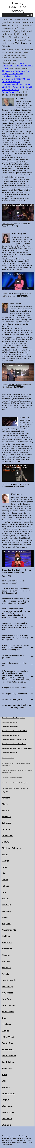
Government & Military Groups (16, 79)
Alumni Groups (23, 84)
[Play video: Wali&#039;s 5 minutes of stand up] (18, 372)
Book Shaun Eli (13, 484)
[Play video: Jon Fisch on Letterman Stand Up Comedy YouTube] (18, 212)
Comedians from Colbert (10, 722)
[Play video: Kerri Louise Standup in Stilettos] (18, 559)
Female (4, 758)
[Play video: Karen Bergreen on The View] (18, 281)
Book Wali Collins (14, 385)
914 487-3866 (12, 226)
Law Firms (7, 87)
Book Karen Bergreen (16, 294)
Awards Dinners (20, 87)
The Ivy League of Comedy (17, 7)
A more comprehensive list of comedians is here (17, 65)
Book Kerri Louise (14, 570)
